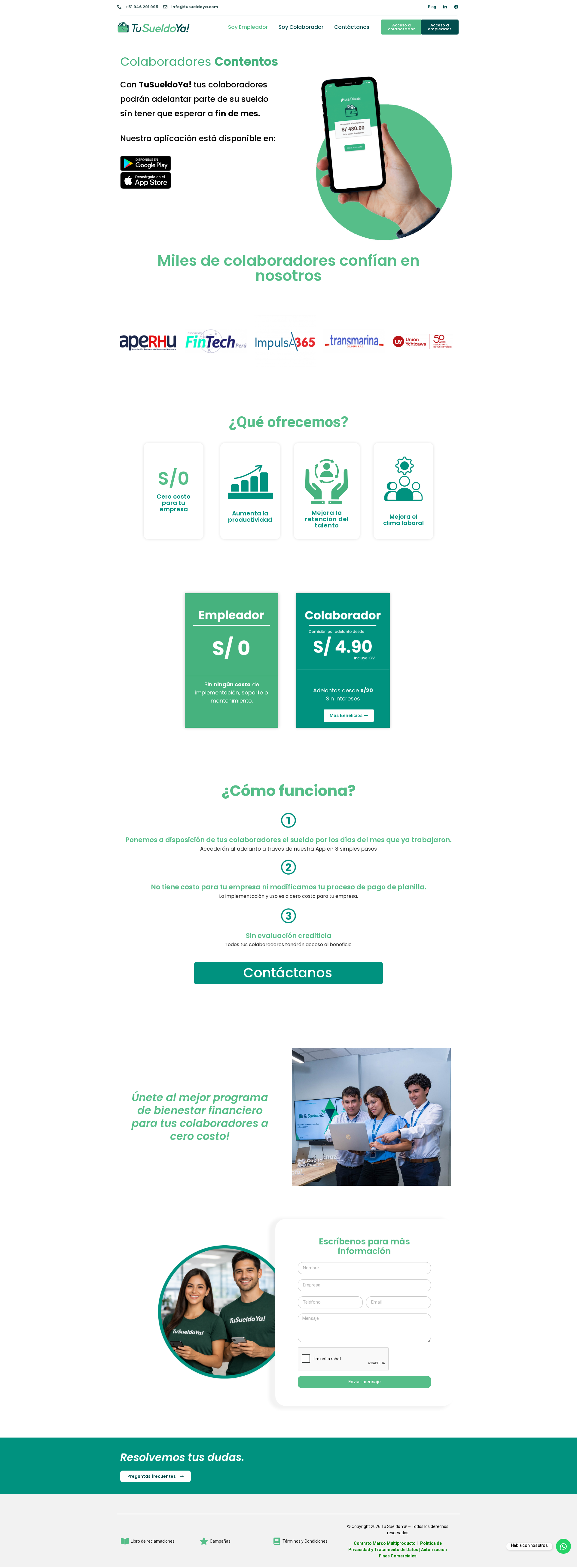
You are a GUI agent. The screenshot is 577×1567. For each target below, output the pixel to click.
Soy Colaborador (301, 27)
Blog (432, 7)
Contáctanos (351, 27)
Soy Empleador (248, 27)
